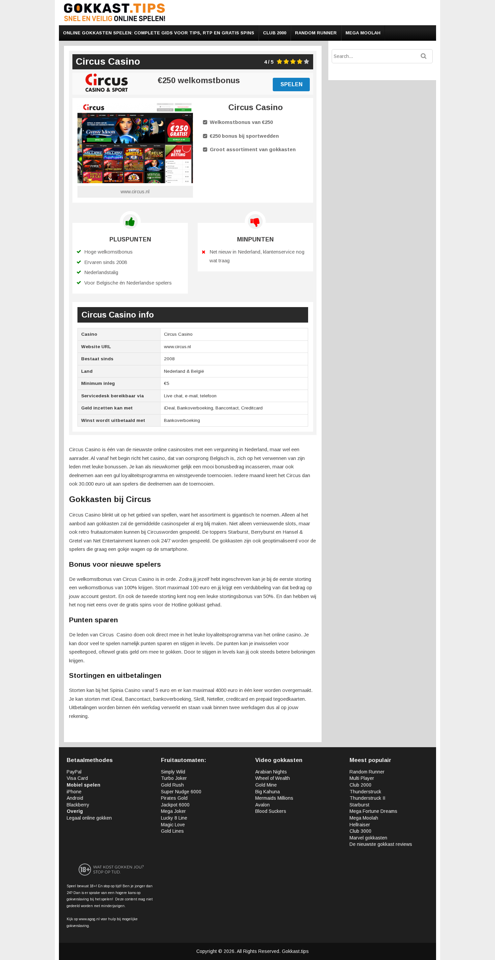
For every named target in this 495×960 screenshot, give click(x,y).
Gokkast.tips (295, 951)
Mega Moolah (363, 32)
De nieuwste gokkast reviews (381, 844)
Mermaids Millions (274, 798)
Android (75, 798)
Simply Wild (173, 771)
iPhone (74, 791)
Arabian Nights (271, 771)
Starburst (359, 804)
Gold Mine (266, 785)
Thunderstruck (365, 791)
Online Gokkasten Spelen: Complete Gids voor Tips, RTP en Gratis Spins (158, 32)
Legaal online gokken (89, 818)
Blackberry (78, 804)
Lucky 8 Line (174, 818)
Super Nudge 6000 (181, 791)
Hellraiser (360, 824)
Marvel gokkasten (368, 837)
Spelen (291, 84)
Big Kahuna (267, 791)
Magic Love (173, 824)
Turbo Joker (174, 778)
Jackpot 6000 (175, 804)
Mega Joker (173, 811)
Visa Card (77, 778)
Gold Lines (172, 831)
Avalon (262, 804)
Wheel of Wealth (272, 778)
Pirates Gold (174, 798)
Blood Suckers (270, 811)
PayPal (74, 771)
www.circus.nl (135, 191)
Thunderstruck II (367, 798)
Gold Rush (172, 785)
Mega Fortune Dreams (373, 811)
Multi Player (362, 778)
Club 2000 (274, 32)
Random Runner (316, 32)
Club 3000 (360, 831)
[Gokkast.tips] (114, 20)
